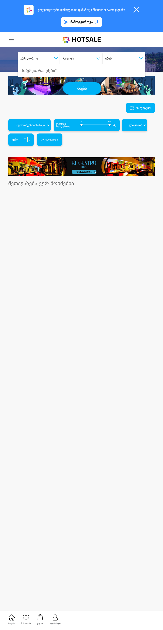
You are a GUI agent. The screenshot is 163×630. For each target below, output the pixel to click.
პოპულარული (49, 139)
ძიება (82, 88)
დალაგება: (143, 107)
